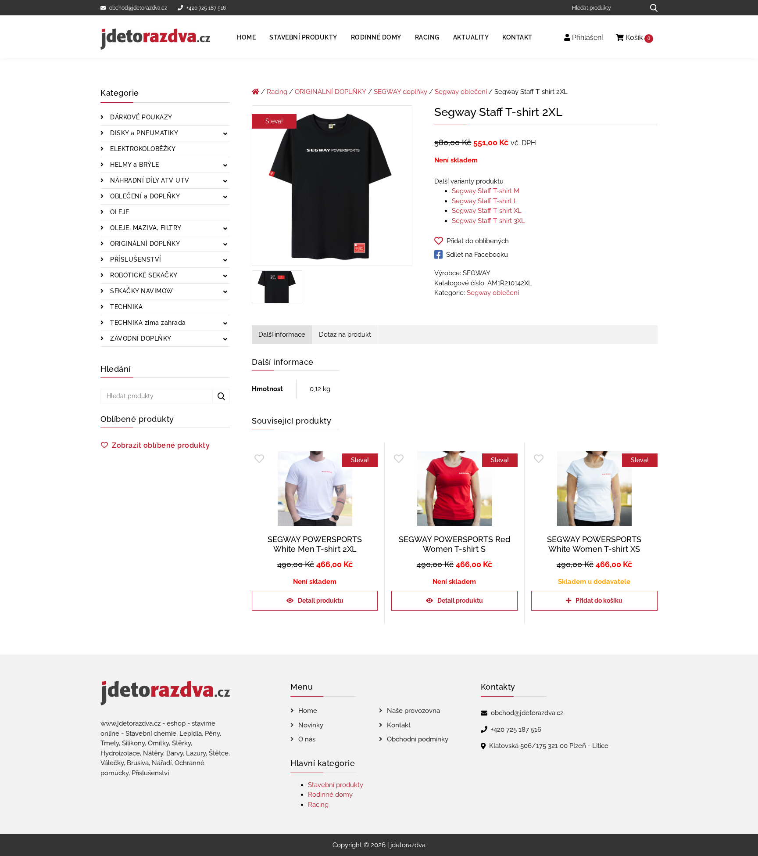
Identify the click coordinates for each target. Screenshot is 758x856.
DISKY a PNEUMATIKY (143, 133)
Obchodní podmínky (417, 739)
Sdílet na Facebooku (477, 255)
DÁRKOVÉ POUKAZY (140, 117)
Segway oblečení (461, 92)
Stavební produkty (303, 37)
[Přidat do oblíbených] (259, 459)
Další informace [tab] (281, 334)
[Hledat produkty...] (651, 7)
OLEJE (118, 212)
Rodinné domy (376, 37)
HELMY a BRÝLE (133, 164)
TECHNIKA (125, 306)
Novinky (310, 725)
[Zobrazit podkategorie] (225, 134)
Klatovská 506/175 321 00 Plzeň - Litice (548, 746)
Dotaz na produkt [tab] (345, 334)
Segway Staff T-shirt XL (487, 211)
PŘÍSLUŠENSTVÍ (134, 259)
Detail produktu (320, 600)
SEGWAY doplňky (400, 92)
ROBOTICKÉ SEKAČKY (143, 275)
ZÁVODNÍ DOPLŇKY (140, 338)
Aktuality (471, 37)
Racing (427, 37)
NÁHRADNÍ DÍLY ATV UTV (149, 180)
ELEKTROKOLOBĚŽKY (142, 148)
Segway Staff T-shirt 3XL (488, 221)
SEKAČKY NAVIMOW (140, 291)
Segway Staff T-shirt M (485, 191)
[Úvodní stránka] (255, 92)
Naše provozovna (413, 711)
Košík (637, 37)
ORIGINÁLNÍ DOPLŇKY (144, 243)
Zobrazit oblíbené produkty (161, 445)
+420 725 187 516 (206, 8)
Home (246, 37)
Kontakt (517, 37)
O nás (306, 739)
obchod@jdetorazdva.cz (138, 8)
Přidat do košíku (599, 600)
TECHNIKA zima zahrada (147, 322)
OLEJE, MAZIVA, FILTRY (145, 227)
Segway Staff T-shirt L (485, 201)
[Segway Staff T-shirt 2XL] (332, 187)
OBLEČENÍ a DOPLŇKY (144, 196)
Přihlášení (586, 37)
